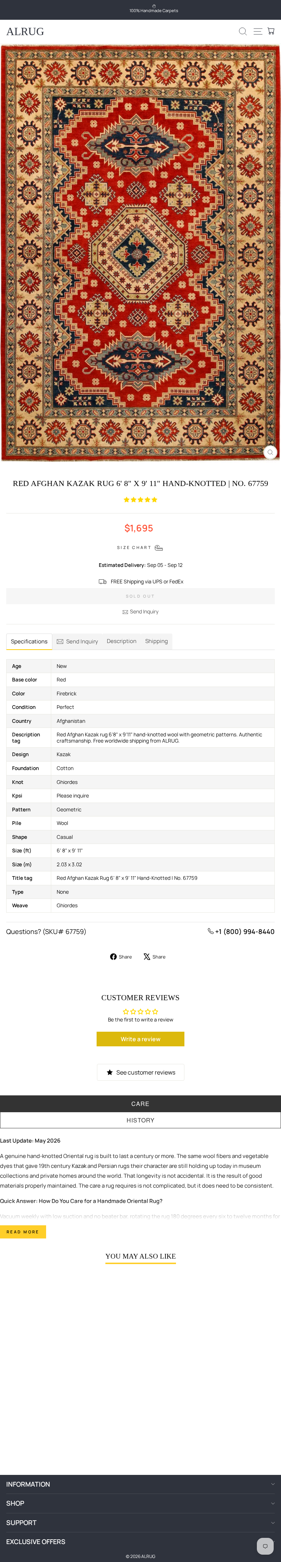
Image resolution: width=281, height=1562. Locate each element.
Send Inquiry (144, 611)
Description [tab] (121, 641)
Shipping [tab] (156, 641)
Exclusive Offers (35, 1541)
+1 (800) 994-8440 (244, 931)
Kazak (79, 1166)
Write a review (141, 1039)
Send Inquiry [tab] (82, 641)
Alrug (25, 31)
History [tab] (141, 1120)
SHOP (15, 1503)
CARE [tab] (140, 1103)
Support (21, 1522)
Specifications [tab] (29, 641)
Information (28, 1484)
